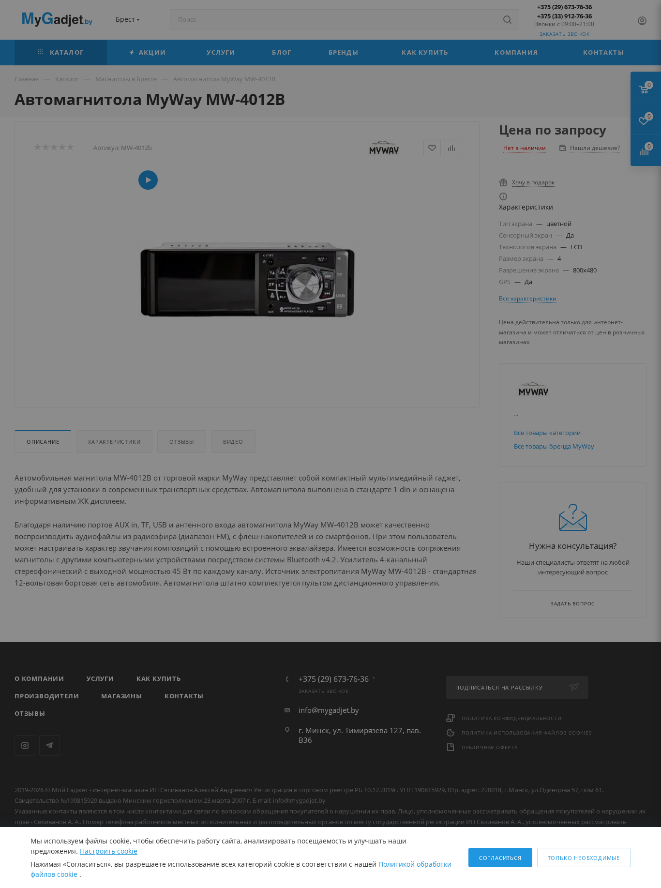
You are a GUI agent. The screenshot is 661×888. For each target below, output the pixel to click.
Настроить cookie (108, 851)
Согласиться (500, 857)
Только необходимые (584, 857)
